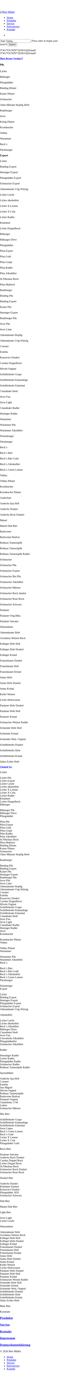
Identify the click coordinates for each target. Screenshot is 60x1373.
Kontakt (6, 1331)
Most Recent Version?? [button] (11, 58)
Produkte (6, 1318)
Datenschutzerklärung (15, 1345)
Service (5, 1324)
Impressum (7, 1338)
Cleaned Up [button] (6, 767)
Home (10, 1357)
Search (12, 44)
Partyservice (13, 1365)
